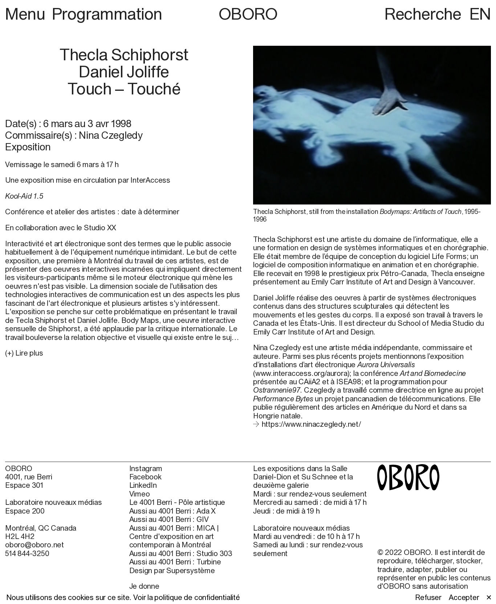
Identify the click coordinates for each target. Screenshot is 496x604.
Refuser (428, 597)
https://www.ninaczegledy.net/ (311, 424)
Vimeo (139, 494)
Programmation (107, 13)
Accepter (464, 597)
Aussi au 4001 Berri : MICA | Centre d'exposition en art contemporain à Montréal (174, 536)
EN (480, 13)
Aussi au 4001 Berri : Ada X (172, 511)
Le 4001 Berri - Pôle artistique (177, 502)
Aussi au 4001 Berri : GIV (169, 519)
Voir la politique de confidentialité (186, 597)
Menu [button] (27, 13)
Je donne (144, 586)
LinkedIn (143, 485)
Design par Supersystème (172, 570)
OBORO (248, 13)
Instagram (145, 468)
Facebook (145, 477)
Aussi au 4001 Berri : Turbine (175, 562)
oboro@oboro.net (34, 544)
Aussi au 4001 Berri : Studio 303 (181, 553)
